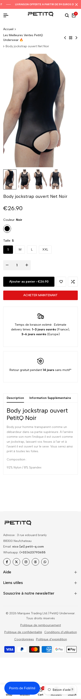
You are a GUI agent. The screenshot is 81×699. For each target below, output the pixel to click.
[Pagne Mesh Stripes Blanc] (65, 37)
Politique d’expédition (51, 639)
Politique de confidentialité (23, 632)
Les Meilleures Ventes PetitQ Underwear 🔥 (23, 37)
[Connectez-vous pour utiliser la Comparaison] (73, 281)
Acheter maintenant (40, 295)
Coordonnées (24, 639)
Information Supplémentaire (50, 398)
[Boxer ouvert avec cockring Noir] (76, 37)
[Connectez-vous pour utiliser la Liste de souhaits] (61, 281)
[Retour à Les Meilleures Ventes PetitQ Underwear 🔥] (70, 37)
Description (15, 398)
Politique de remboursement (40, 625)
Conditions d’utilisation (60, 632)
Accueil (8, 29)
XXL (45, 249)
